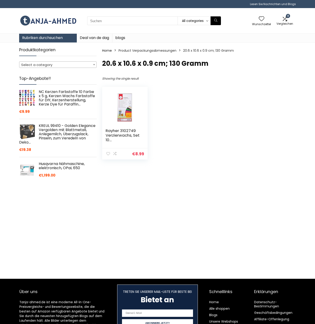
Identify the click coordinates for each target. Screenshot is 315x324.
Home (107, 50)
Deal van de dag (94, 37)
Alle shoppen (219, 308)
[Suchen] (216, 20)
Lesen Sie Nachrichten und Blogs (273, 4)
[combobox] (58, 64)
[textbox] (57, 65)
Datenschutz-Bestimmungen (266, 304)
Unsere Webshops (223, 321)
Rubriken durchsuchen (42, 37)
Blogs (213, 315)
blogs (120, 37)
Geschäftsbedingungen (273, 312)
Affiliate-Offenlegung (271, 319)
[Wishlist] (261, 19)
